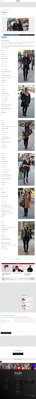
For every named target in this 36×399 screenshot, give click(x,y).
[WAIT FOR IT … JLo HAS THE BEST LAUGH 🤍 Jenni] (15, 366)
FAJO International (18, 391)
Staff (6, 384)
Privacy (29, 382)
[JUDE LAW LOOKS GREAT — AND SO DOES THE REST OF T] (9, 366)
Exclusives (18, 382)
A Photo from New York (7, 10)
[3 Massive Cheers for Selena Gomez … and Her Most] (3, 366)
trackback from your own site (13, 317)
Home (2, 10)
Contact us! (18, 353)
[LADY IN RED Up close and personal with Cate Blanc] (21, 366)
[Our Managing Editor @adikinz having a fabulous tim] (33, 366)
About (6, 382)
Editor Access (18, 384)
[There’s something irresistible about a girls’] (27, 366)
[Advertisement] (18, 4)
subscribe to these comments (23, 317)
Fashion (18, 389)
